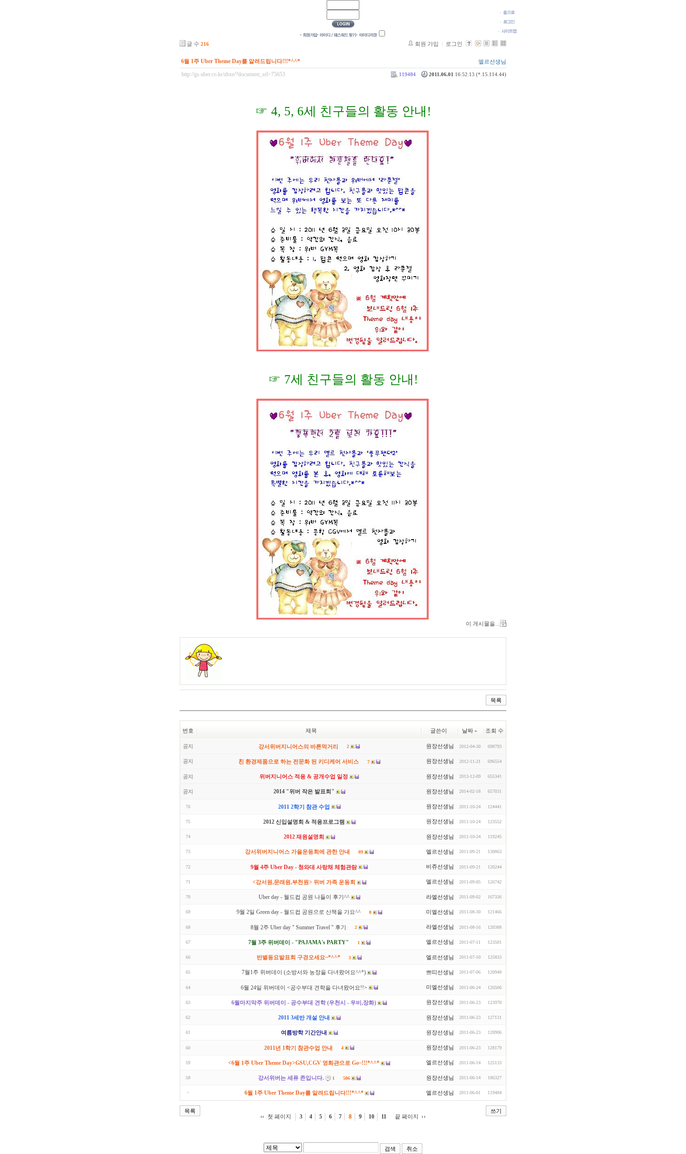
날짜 (467, 730)
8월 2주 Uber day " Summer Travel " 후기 (298, 927)
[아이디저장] (366, 34)
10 (371, 1116)
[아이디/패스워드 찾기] (336, 34)
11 (383, 1116)
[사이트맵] (507, 31)
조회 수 (494, 730)
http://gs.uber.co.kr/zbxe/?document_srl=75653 (233, 74)
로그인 (454, 44)
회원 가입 (427, 44)
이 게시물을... (482, 623)
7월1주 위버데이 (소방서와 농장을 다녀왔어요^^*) (304, 972)
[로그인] (507, 21)
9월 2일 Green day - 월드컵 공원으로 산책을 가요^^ (299, 912)
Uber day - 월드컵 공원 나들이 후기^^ (304, 897)
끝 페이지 (407, 1116)
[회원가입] (308, 34)
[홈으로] (507, 12)
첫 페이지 (279, 1116)
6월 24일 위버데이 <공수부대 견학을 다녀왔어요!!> (304, 987)
